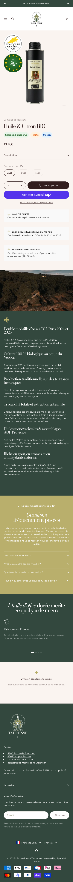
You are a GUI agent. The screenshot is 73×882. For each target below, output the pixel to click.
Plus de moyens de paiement (36, 202)
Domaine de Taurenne (15, 119)
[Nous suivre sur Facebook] (36, 850)
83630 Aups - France (19, 756)
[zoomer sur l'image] (64, 106)
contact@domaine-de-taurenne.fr (26, 762)
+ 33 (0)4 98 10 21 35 (22, 759)
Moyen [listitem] (47, 134)
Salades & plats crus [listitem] (16, 134)
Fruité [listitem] (35, 134)
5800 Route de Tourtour (21, 753)
